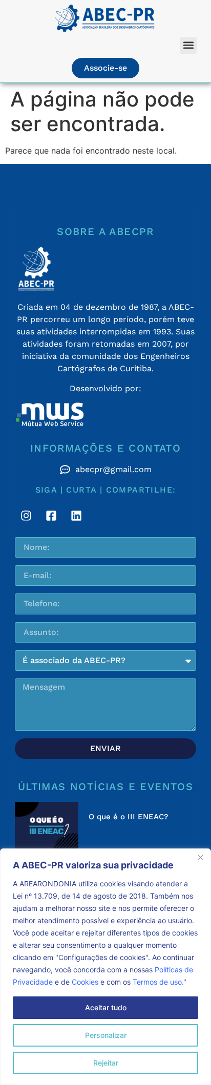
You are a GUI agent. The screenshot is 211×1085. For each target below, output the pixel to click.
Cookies (85, 981)
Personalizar (105, 1035)
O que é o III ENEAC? (128, 816)
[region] (105, 966)
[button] (188, 45)
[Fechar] (200, 857)
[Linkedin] (76, 515)
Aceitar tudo (105, 1007)
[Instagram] (26, 515)
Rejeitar (105, 1062)
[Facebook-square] (51, 515)
